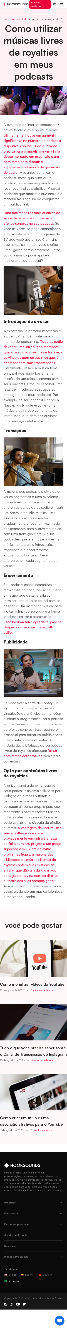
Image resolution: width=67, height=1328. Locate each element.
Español (29, 1274)
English (13, 1274)
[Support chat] (59, 1321)
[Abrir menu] (61, 4)
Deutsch (47, 1274)
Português (14, 1281)
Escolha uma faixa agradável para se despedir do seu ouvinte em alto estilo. (33, 627)
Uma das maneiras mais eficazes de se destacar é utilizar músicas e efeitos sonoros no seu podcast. (32, 218)
